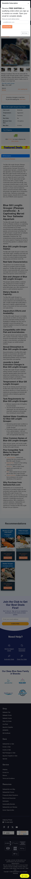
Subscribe (8, 27)
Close (25, 33)
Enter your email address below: (10, 19)
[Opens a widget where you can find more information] (24, 876)
